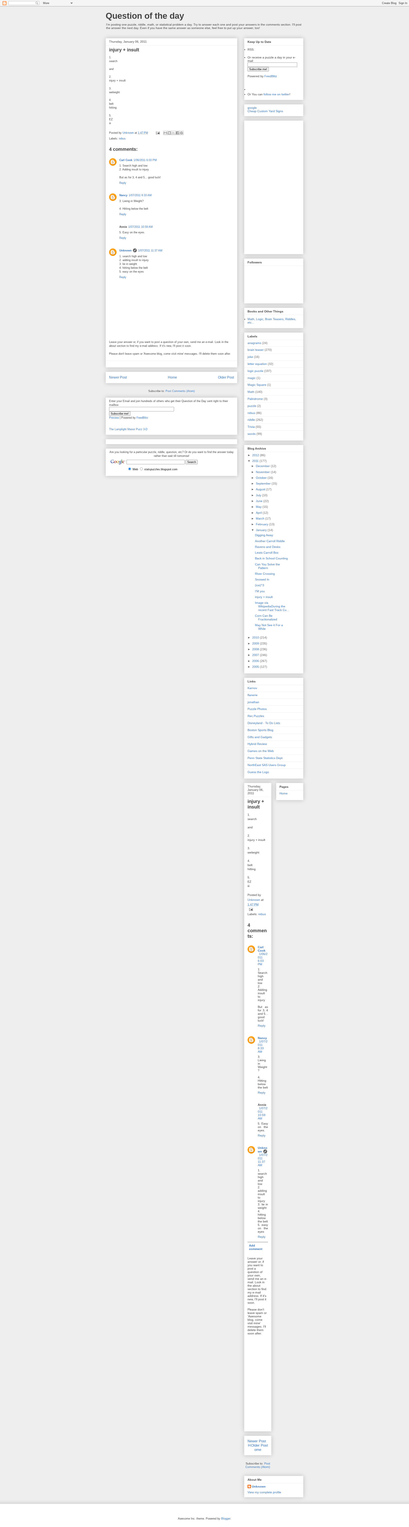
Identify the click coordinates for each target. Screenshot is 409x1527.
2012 (256, 455)
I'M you (260, 591)
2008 (256, 649)
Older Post (226, 377)
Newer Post (118, 377)
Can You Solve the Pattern (267, 566)
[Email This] (165, 133)
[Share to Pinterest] (181, 133)
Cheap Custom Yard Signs (265, 111)
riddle (251, 419)
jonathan (253, 702)
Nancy (123, 195)
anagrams (254, 343)
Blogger (225, 1518)
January (262, 530)
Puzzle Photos (257, 709)
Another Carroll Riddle (270, 541)
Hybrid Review (257, 744)
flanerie (253, 695)
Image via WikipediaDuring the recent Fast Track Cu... (272, 606)
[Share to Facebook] (177, 133)
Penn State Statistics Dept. (265, 758)
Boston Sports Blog (260, 730)
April (259, 512)
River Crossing (265, 573)
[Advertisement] (260, 186)
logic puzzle (255, 371)
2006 (256, 661)
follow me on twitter (276, 94)
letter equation (257, 364)
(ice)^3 (259, 585)
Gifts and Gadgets (260, 737)
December (263, 466)
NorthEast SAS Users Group (267, 765)
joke (250, 357)
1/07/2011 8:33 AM (140, 195)
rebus (122, 138)
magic (252, 378)
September (264, 483)
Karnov (252, 688)
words (252, 433)
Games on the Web (261, 751)
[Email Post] (157, 132)
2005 (256, 666)
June (259, 501)
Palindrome (255, 399)
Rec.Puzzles (256, 716)
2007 (256, 655)
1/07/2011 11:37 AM (150, 250)
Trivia (251, 426)
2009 (256, 643)
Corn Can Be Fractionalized (266, 617)
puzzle (252, 406)
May (259, 506)
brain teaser (256, 349)
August (261, 489)
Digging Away (264, 535)
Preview (114, 417)
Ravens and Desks (267, 547)
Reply (122, 182)
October (262, 477)
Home (172, 377)
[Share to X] (173, 133)
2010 (256, 637)
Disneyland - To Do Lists (264, 723)
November (263, 472)
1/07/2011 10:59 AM (140, 226)
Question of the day (145, 15)
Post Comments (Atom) (180, 391)
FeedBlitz (142, 417)
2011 (255, 461)
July (259, 495)
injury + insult (264, 597)
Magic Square (257, 384)
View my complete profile (264, 1492)
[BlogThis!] (169, 133)
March (260, 518)
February (262, 524)
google (252, 107)
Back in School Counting (271, 558)
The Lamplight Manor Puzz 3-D (128, 429)
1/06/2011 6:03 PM (145, 160)
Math (251, 391)
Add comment (255, 1247)
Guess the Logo (258, 772)
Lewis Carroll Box (266, 552)
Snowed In (262, 579)
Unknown (125, 250)
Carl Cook (125, 160)
